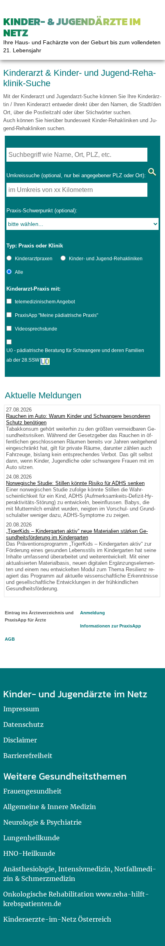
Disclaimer (20, 740)
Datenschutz (23, 724)
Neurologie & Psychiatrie (42, 822)
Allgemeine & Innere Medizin (49, 807)
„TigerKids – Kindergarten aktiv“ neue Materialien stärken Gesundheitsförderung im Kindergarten (77, 534)
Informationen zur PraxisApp (110, 625)
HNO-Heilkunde (29, 853)
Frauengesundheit (32, 791)
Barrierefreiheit (27, 756)
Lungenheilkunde (31, 838)
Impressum (21, 709)
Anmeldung (92, 612)
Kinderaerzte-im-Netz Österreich (57, 919)
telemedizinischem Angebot (45, 302)
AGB (10, 639)
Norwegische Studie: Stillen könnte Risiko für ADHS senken (75, 483)
